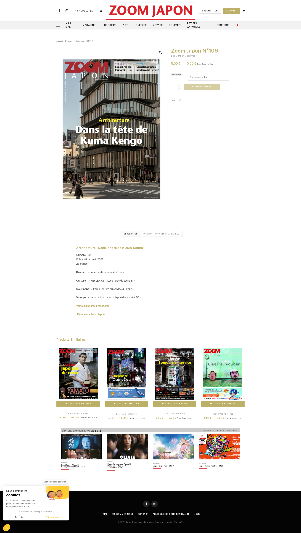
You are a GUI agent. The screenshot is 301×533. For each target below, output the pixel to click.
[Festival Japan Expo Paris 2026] (163, 471)
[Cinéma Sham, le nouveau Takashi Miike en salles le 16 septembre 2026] (120, 471)
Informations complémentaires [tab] (161, 234)
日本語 (197, 514)
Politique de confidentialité (171, 514)
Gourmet (175, 25)
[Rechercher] (100, 10)
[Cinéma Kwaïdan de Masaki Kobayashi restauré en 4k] (74, 471)
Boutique (223, 25)
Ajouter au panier (201, 87)
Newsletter (86, 11)
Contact (143, 514)
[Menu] (58, 25)
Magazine (88, 25)
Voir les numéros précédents (92, 305)
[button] (160, 52)
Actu (126, 25)
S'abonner (231, 11)
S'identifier (210, 11)
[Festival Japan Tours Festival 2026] (211, 471)
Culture (141, 25)
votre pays (176, 74)
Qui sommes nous (123, 514)
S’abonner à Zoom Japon (90, 314)
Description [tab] (131, 234)
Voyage (158, 25)
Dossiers (110, 25)
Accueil (59, 41)
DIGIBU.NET (97, 431)
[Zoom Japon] (150, 10)
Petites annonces (194, 25)
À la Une (68, 25)
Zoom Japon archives (183, 56)
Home (104, 514)
